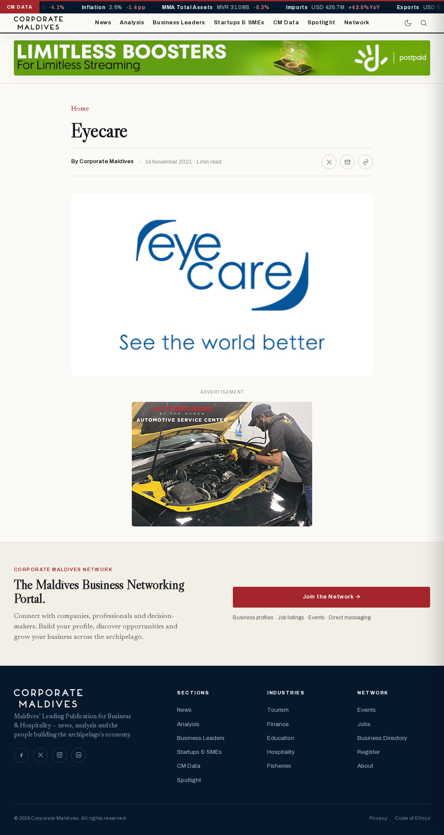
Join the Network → (331, 597)
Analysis (132, 23)
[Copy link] (365, 162)
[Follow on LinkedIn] (78, 755)
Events (366, 710)
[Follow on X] (40, 755)
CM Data (286, 23)
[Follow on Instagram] (59, 755)
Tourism (278, 710)
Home (80, 108)
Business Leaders (179, 23)
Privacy (378, 818)
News (103, 23)
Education (280, 738)
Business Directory (382, 738)
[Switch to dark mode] (408, 23)
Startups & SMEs (239, 23)
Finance (278, 724)
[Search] (423, 23)
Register (368, 752)
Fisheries (279, 766)
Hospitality (281, 752)
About (365, 766)
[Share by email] (347, 162)
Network (356, 23)
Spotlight (321, 23)
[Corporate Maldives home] (38, 23)
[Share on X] (329, 162)
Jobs (364, 724)
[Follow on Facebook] (21, 755)
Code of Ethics (412, 818)
